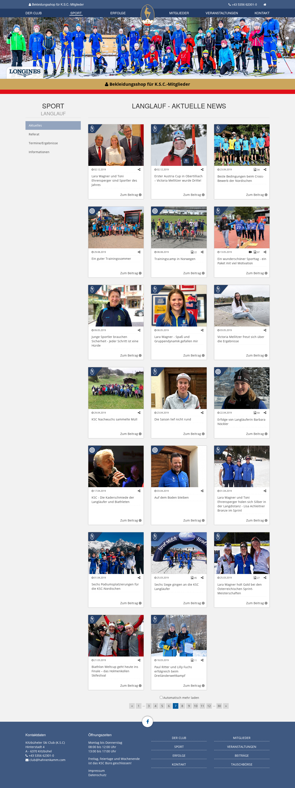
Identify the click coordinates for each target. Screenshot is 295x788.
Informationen (39, 152)
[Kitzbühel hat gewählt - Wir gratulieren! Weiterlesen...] (116, 145)
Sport (76, 13)
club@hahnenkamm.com (47, 760)
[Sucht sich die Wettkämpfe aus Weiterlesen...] (178, 305)
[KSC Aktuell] (92, 128)
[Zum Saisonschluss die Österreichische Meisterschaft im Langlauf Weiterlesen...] (242, 466)
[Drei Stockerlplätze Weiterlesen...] (242, 145)
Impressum (96, 771)
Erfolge (118, 13)
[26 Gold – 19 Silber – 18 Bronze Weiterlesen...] (116, 466)
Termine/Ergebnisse (43, 143)
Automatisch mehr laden (181, 698)
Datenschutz (97, 775)
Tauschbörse (241, 764)
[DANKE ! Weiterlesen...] (116, 388)
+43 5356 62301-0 (244, 4)
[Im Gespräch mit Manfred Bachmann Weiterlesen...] (116, 305)
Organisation (38, 8)
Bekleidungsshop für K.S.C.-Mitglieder (57, 4)
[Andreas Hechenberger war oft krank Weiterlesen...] (178, 388)
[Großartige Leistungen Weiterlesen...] (178, 635)
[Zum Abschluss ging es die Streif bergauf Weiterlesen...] (116, 227)
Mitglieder (179, 13)
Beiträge (242, 755)
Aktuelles (35, 125)
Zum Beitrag (129, 195)
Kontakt (262, 13)
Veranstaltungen (222, 13)
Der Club (33, 13)
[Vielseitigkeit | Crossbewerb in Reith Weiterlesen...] (178, 553)
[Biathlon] (92, 211)
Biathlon (41, 8)
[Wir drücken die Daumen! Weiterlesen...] (116, 635)
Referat (34, 134)
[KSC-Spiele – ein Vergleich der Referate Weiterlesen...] (242, 227)
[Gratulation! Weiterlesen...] (116, 553)
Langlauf (53, 113)
